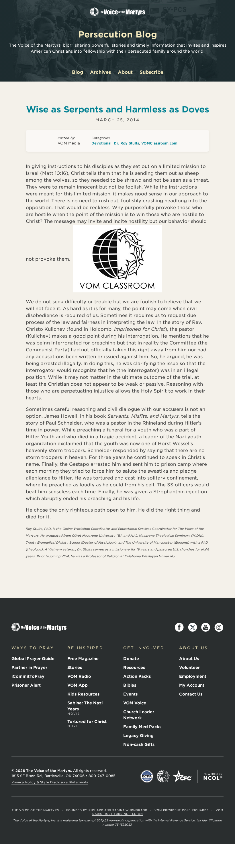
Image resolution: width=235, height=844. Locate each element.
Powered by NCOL (212, 776)
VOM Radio (79, 676)
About (125, 72)
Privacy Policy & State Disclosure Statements (49, 782)
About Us (189, 658)
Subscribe (151, 72)
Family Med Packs (142, 726)
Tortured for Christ (87, 723)
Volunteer (189, 667)
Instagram (219, 627)
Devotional (101, 143)
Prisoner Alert (26, 685)
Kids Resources (83, 694)
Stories (74, 667)
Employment (192, 676)
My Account (191, 685)
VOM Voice (134, 703)
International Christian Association (163, 776)
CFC (182, 776)
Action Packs (137, 676)
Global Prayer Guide (32, 658)
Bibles (129, 685)
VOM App (77, 685)
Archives (100, 72)
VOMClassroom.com (159, 143)
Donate (131, 658)
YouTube (205, 627)
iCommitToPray (27, 676)
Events (130, 694)
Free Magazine (83, 658)
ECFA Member (147, 776)
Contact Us (190, 694)
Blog (77, 72)
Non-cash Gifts (138, 744)
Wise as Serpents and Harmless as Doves (117, 109)
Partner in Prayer (29, 667)
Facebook (179, 627)
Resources (134, 667)
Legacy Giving (138, 735)
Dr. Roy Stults (126, 143)
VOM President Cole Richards (181, 810)
